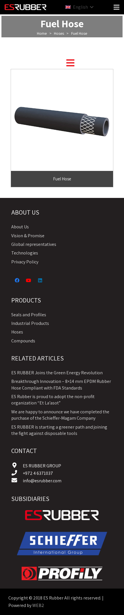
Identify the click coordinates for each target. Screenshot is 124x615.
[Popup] (70, 63)
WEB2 (38, 605)
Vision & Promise (27, 236)
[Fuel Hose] (62, 73)
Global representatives (33, 244)
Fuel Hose (62, 179)
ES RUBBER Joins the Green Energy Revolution (57, 373)
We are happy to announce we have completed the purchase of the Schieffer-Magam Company (60, 415)
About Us (20, 227)
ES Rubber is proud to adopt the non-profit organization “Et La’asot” (53, 400)
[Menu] (116, 7)
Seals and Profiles (28, 315)
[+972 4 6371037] (17, 473)
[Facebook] (17, 280)
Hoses (59, 33)
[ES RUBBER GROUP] (17, 466)
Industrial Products (30, 323)
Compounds (23, 341)
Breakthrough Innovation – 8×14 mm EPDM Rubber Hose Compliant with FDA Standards (61, 384)
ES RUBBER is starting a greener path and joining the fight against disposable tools (59, 430)
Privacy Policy (24, 262)
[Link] (62, 515)
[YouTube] (28, 280)
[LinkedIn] (40, 280)
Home (42, 33)
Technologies (24, 253)
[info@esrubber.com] (17, 481)
